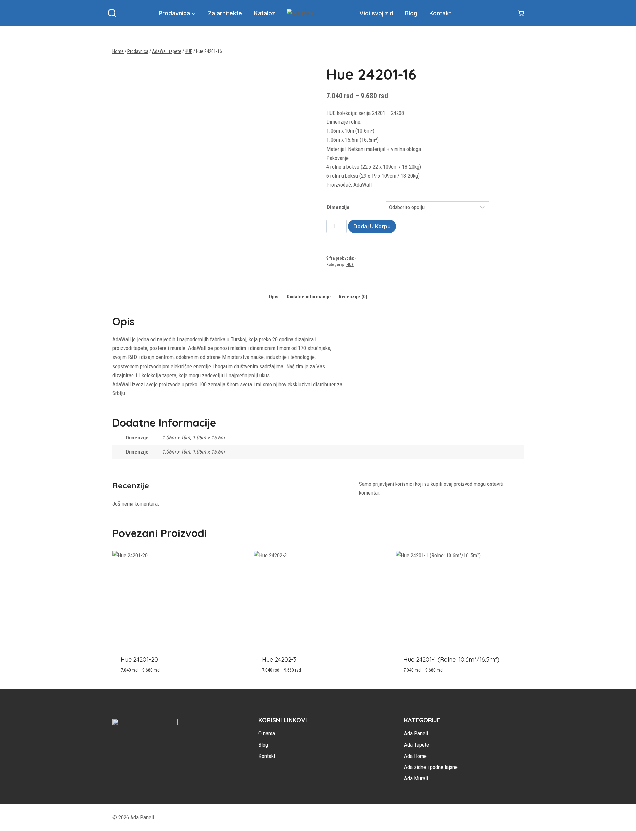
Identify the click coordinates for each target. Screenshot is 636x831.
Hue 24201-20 (139, 659)
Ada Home (415, 756)
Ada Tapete (416, 744)
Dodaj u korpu (372, 226)
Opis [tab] (273, 297)
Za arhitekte (225, 13)
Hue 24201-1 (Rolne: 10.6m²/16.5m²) (451, 659)
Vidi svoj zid (376, 13)
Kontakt (440, 13)
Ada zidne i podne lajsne (431, 767)
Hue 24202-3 (279, 659)
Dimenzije (338, 207)
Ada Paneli (416, 733)
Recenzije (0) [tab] (353, 297)
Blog (411, 13)
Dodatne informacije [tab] (309, 297)
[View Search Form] (112, 13)
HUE (350, 264)
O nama (266, 733)
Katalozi (265, 13)
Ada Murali (416, 778)
